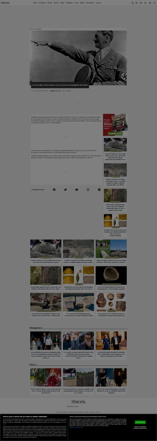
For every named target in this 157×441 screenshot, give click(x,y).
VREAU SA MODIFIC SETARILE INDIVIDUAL (140, 427)
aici (34, 432)
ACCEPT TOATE (140, 422)
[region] (78, 427)
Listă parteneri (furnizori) (76, 427)
